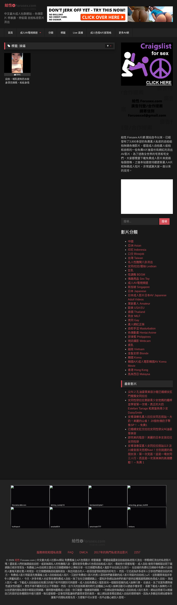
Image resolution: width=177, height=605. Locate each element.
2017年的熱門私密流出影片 (111, 552)
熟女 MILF (134, 316)
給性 (17, 560)
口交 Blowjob (136, 253)
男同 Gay (133, 320)
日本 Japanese (137, 291)
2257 (137, 552)
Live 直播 (78, 32)
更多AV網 (124, 32)
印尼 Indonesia (137, 249)
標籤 (63, 32)
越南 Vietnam (136, 349)
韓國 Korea (135, 357)
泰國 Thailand (136, 311)
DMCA (84, 552)
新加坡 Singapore (139, 287)
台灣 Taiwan (135, 258)
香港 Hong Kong (138, 369)
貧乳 (130, 345)
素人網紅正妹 (136, 324)
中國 (130, 241)
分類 (50, 32)
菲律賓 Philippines (139, 336)
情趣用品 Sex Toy (139, 278)
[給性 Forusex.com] (22, 7)
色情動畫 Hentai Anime (142, 332)
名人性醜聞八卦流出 (140, 262)
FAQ (70, 552)
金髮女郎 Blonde (138, 353)
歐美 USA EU (136, 307)
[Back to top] (166, 594)
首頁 (10, 32)
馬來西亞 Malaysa (139, 374)
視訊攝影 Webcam (139, 340)
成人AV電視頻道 (29, 32)
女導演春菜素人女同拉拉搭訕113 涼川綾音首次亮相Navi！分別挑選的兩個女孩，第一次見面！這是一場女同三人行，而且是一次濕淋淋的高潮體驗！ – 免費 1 (150, 454)
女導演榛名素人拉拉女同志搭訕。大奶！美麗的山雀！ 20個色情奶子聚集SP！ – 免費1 (150, 421)
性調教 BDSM (136, 274)
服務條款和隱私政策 (49, 552)
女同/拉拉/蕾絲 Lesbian (142, 266)
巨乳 (130, 270)
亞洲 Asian (134, 245)
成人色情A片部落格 (100, 32)
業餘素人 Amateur (139, 303)
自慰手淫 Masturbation (142, 328)
